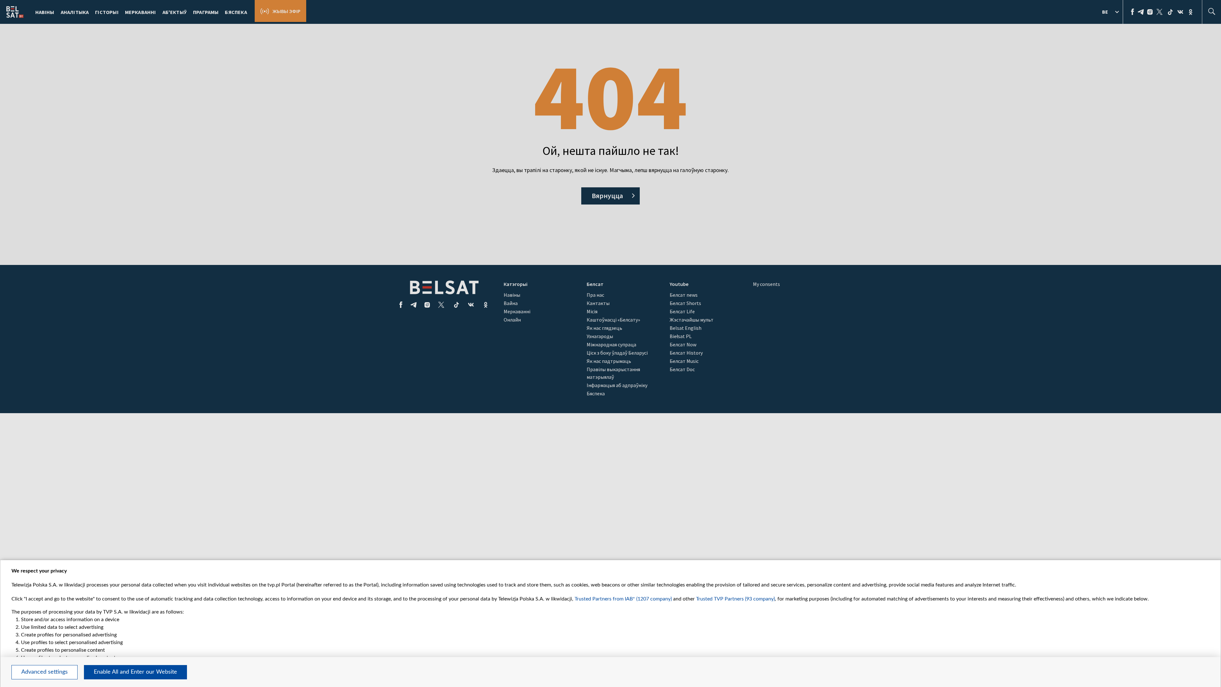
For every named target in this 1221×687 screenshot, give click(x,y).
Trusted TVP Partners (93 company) (735, 598)
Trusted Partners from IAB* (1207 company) (623, 598)
